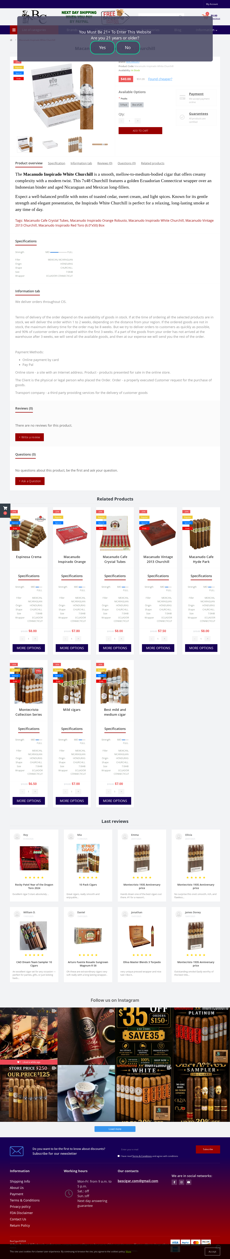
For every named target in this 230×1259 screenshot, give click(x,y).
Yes (102, 47)
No (128, 47)
